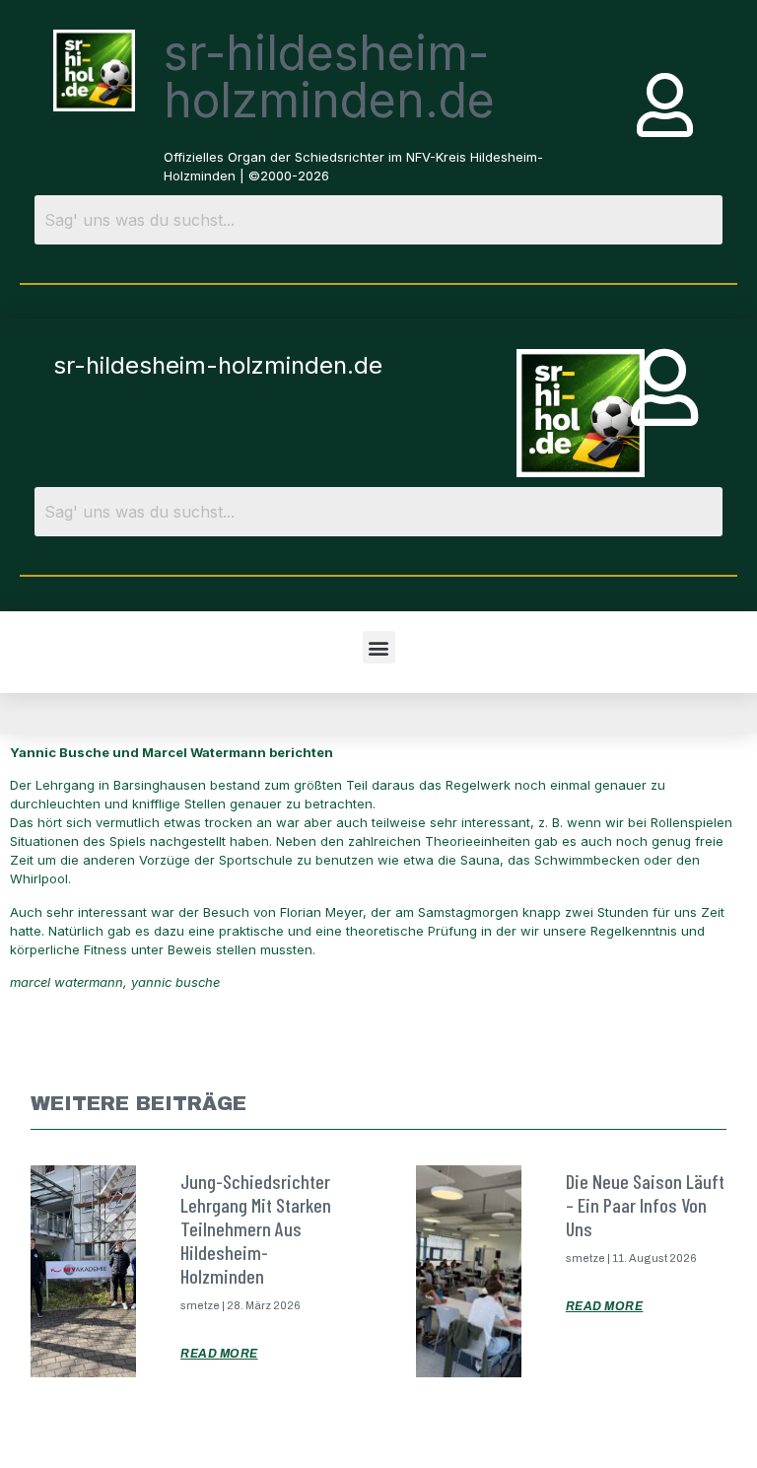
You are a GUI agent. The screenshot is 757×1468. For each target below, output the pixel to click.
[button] (379, 647)
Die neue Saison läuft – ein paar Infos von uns (645, 1204)
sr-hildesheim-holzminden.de (329, 76)
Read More (219, 1354)
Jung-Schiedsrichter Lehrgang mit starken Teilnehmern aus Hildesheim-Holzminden (255, 1228)
